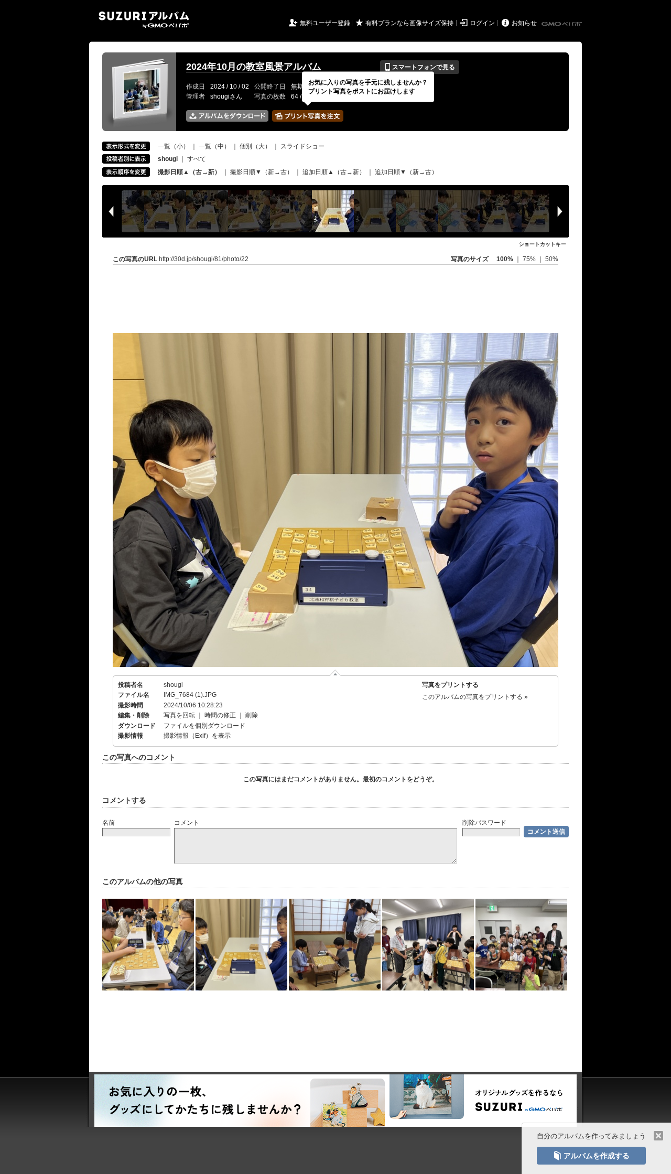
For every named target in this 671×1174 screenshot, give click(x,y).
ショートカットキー (542, 244)
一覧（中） (214, 146)
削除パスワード (484, 822)
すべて (196, 159)
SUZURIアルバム (144, 19)
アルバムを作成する (591, 1156)
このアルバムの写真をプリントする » (475, 697)
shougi (173, 684)
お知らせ (524, 23)
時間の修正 (220, 715)
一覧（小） (173, 146)
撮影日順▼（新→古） (261, 172)
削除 (251, 715)
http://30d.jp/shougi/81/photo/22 (203, 259)
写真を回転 (179, 715)
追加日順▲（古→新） (333, 172)
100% (505, 259)
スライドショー (302, 146)
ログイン (482, 23)
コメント (186, 822)
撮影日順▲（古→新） (189, 172)
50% (551, 259)
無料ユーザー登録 (325, 23)
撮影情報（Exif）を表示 (197, 735)
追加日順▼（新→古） (406, 172)
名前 (108, 822)
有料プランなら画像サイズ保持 (409, 23)
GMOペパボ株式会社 (562, 24)
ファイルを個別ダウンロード (204, 725)
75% (530, 259)
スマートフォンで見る (419, 67)
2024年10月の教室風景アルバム (253, 66)
